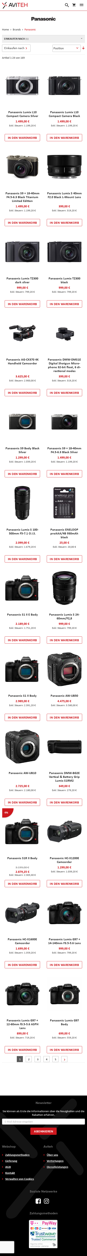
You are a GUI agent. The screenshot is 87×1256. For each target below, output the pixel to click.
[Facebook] (38, 1201)
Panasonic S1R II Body (22, 858)
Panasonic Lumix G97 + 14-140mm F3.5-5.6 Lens (64, 941)
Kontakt (10, 1173)
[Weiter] (64, 1059)
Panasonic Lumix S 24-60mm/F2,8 (64, 616)
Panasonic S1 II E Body (22, 614)
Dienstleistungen (57, 1167)
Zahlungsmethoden (17, 1155)
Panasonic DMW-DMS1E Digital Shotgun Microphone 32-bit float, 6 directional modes (64, 365)
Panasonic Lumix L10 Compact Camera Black (64, 114)
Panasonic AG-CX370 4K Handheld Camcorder (22, 361)
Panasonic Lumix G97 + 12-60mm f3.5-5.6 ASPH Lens (22, 1024)
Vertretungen (55, 1161)
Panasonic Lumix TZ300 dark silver (22, 280)
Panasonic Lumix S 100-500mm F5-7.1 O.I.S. (22, 531)
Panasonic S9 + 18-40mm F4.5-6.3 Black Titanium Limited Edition (22, 197)
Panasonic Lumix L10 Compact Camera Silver (22, 114)
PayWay (43, 1234)
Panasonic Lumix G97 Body (64, 1022)
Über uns (52, 1155)
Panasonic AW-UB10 (22, 773)
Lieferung (11, 1161)
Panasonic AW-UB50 (64, 695)
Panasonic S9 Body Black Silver (22, 450)
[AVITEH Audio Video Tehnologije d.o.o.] (15, 5)
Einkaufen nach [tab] (14, 48)
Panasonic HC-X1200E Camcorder (64, 860)
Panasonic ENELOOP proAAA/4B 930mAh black (64, 533)
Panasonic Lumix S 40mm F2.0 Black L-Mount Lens (64, 195)
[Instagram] (46, 1201)
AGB (8, 1167)
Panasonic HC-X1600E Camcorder (22, 941)
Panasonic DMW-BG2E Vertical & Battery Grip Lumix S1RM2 (64, 777)
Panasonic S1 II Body (22, 695)
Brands (17, 29)
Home (6, 29)
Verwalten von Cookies (19, 1179)
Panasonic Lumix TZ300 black (64, 280)
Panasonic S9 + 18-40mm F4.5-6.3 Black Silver (64, 450)
